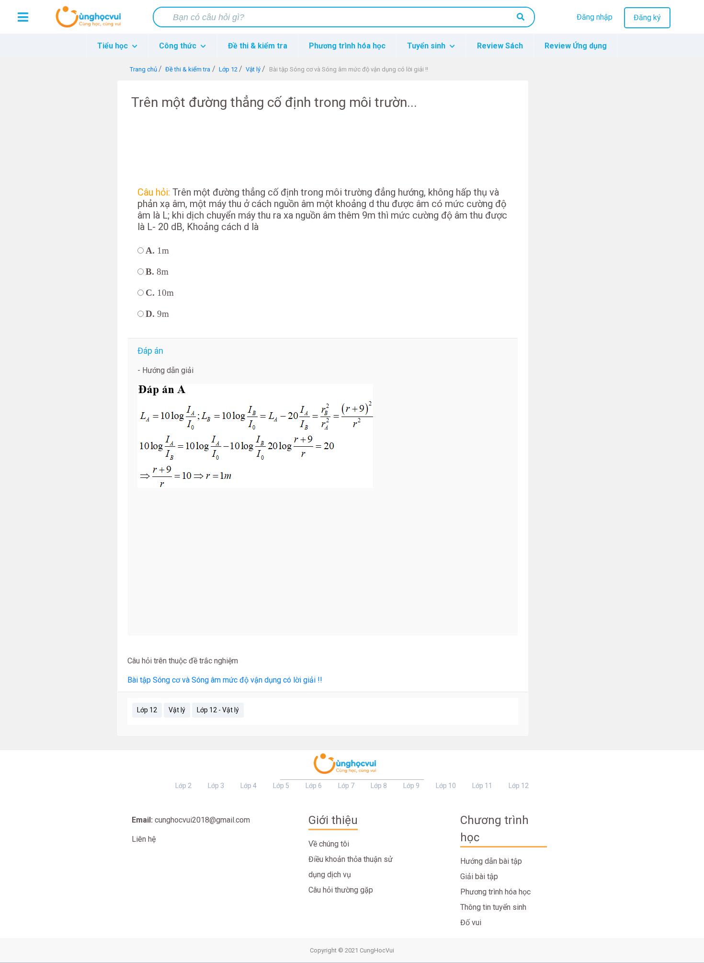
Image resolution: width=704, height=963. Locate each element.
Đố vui (470, 922)
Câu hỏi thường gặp (340, 889)
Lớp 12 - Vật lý (218, 710)
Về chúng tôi (328, 843)
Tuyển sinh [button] (427, 45)
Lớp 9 (411, 785)
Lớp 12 (147, 710)
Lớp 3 (216, 785)
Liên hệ (144, 839)
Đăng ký (647, 17)
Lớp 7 (346, 785)
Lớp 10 (446, 785)
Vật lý (177, 710)
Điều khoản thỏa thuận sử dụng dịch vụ (350, 867)
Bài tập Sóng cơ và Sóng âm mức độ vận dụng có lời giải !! (224, 680)
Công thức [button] (178, 45)
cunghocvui (90, 20)
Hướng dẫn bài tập (491, 861)
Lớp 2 (183, 785)
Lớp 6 (314, 785)
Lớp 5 (281, 785)
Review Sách (500, 45)
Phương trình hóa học (347, 45)
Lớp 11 (482, 785)
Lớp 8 (379, 785)
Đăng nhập (595, 17)
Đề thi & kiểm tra (257, 45)
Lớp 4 (248, 785)
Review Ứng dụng (576, 45)
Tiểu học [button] (113, 45)
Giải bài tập (479, 876)
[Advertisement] (79, 224)
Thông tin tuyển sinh (493, 907)
